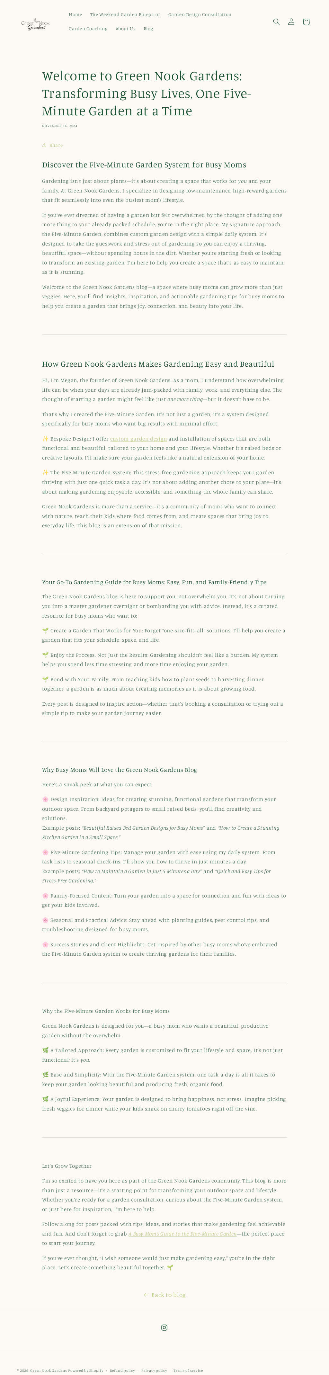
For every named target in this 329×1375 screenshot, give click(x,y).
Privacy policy (154, 1370)
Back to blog (168, 1294)
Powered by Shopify (85, 1370)
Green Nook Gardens (48, 1370)
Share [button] (56, 145)
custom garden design (138, 438)
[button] (276, 21)
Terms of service (188, 1370)
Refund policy (122, 1370)
